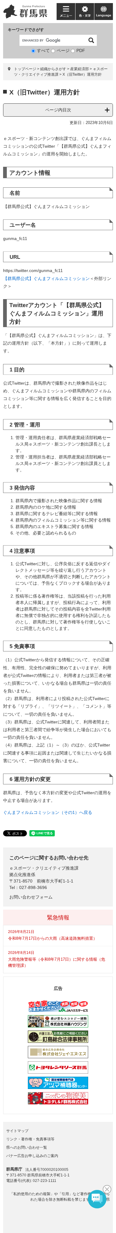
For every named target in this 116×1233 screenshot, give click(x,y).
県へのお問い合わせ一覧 (26, 1147)
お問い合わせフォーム (31, 897)
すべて (43, 50)
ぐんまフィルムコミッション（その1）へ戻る (47, 812)
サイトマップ (17, 1131)
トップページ (25, 69)
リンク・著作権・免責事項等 (30, 1139)
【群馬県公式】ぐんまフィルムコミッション (46, 278)
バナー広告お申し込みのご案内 (32, 1156)
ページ (63, 50)
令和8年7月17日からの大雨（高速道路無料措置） (52, 938)
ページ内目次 (58, 109)
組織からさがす (53, 69)
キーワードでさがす (26, 30)
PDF (80, 50)
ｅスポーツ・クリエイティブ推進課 (44, 868)
